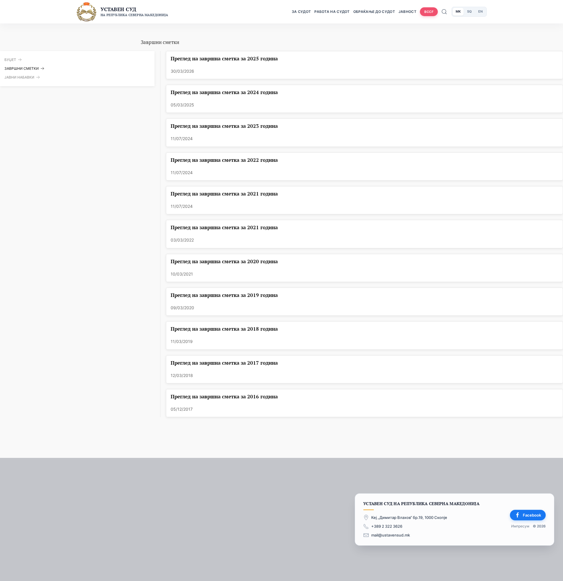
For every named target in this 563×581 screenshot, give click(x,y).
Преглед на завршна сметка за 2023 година (224, 126)
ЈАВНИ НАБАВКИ (19, 77)
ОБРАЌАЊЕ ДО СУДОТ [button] (374, 11)
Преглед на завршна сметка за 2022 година (224, 160)
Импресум (520, 526)
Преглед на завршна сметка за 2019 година (224, 295)
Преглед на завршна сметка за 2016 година (224, 397)
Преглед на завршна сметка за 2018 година (224, 329)
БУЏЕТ (10, 59)
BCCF (428, 12)
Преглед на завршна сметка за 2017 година (224, 363)
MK (458, 11)
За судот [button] (301, 11)
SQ (469, 11)
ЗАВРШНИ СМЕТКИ (21, 68)
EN (480, 11)
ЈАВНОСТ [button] (407, 11)
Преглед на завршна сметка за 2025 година (224, 59)
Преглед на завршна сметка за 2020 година (224, 262)
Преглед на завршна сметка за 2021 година (224, 194)
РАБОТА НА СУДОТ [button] (332, 11)
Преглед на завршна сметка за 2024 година (224, 92)
